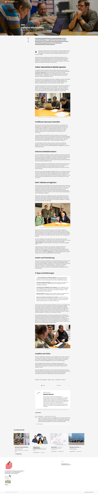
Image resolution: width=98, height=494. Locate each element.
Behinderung (37, 379)
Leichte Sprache (58, 379)
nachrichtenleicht (39, 242)
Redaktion (63, 379)
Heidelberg (49, 379)
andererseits (50, 251)
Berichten (22, 24)
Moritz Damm (48, 394)
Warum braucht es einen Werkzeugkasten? (66, 464)
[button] (88, 1)
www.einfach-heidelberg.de (40, 72)
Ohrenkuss (45, 250)
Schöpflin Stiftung (17, 471)
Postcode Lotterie (7, 472)
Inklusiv (53, 379)
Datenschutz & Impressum (89, 492)
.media (13, 1)
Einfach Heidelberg (43, 379)
